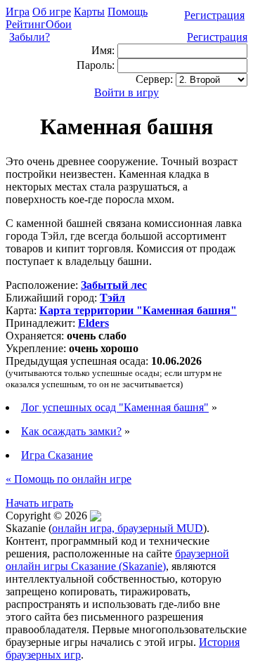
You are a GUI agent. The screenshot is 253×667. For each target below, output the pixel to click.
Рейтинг (26, 24)
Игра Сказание (57, 455)
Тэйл (112, 298)
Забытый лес (114, 285)
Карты (89, 12)
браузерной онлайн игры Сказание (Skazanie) (117, 560)
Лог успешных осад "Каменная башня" (115, 407)
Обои (59, 24)
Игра (18, 12)
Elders (93, 323)
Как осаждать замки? (71, 431)
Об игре (51, 12)
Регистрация (214, 15)
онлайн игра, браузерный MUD (127, 528)
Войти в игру (126, 92)
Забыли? (29, 37)
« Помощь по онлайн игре (68, 479)
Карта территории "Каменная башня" (138, 310)
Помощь (128, 12)
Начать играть (39, 503)
